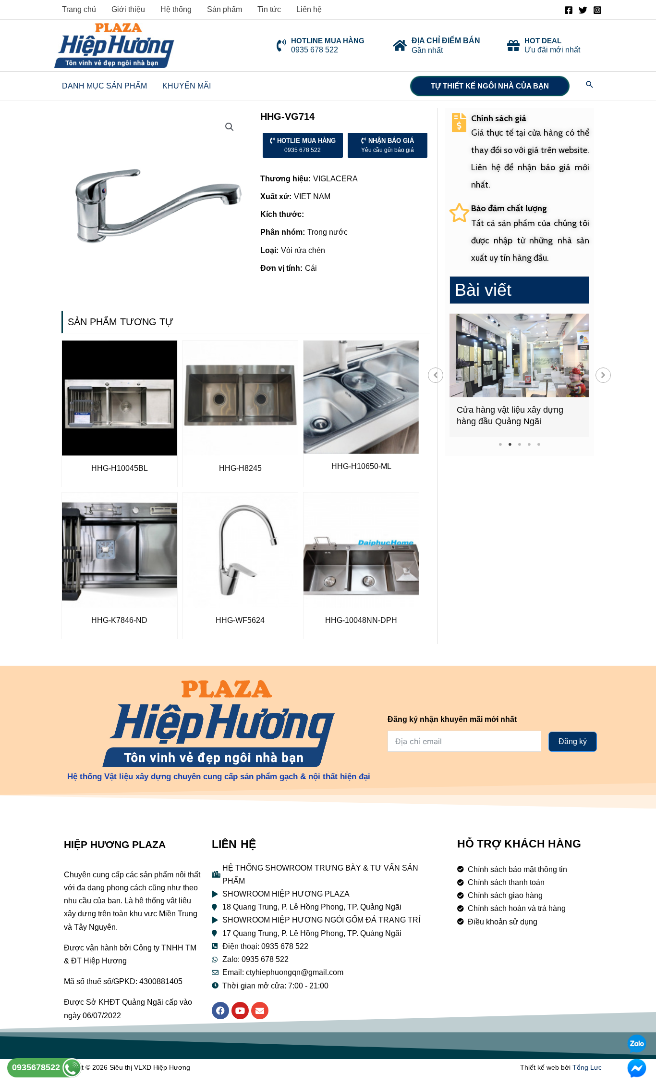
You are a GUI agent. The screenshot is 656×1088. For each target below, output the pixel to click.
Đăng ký (573, 741)
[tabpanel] (519, 375)
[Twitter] (583, 10)
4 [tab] (529, 444)
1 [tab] (500, 444)
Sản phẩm (224, 9)
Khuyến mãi (186, 86)
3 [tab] (519, 444)
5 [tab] (538, 444)
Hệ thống (176, 9)
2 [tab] (510, 444)
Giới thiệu (128, 9)
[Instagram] (597, 10)
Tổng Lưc (587, 1067)
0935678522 (37, 1067)
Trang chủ (79, 9)
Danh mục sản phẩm (104, 86)
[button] (435, 375)
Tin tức (269, 9)
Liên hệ (309, 9)
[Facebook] (568, 10)
